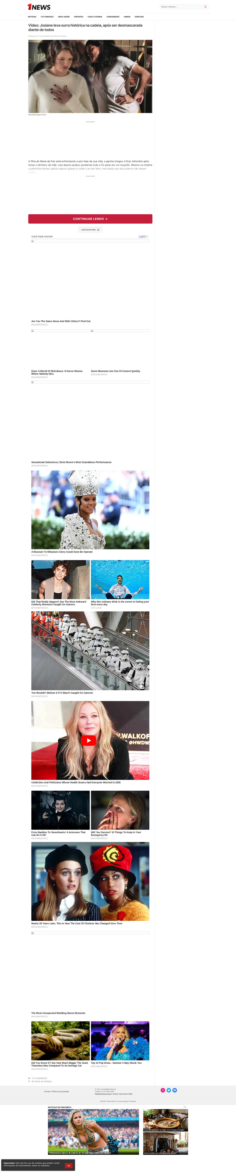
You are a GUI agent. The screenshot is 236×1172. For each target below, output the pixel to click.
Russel (63, 36)
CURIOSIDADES (113, 17)
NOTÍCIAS (32, 17)
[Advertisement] (90, 140)
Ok (68, 1166)
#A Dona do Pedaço (42, 1081)
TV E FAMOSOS (47, 17)
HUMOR (127, 17)
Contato (47, 1091)
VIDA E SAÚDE (64, 17)
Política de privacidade (60, 1091)
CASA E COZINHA (95, 17)
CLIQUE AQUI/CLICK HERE (122, 1094)
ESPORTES (78, 17)
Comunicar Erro (88, 230)
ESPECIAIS (139, 17)
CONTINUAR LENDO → (90, 219)
